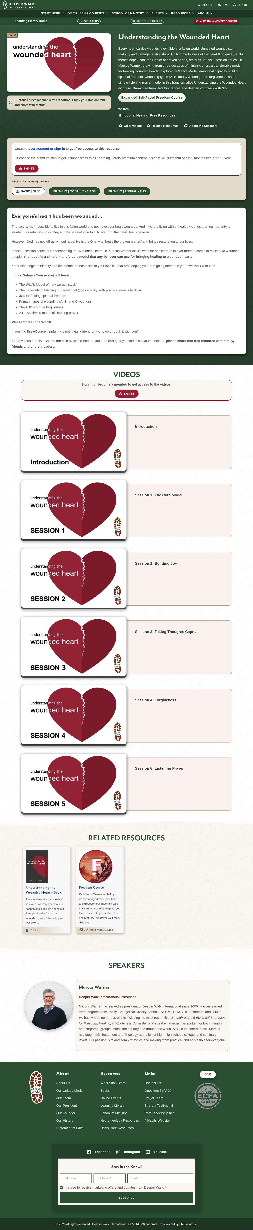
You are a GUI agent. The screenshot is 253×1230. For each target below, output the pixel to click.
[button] (12, 35)
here (112, 341)
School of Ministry (128, 13)
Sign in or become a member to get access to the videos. (126, 384)
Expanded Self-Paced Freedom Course (152, 97)
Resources (180, 13)
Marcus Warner (94, 987)
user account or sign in (46, 148)
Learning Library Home (31, 21)
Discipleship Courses (86, 13)
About (203, 13)
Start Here (50, 13)
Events (158, 13)
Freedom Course (91, 887)
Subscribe (126, 1198)
